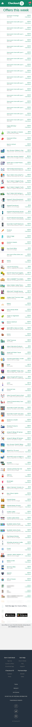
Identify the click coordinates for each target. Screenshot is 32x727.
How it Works (22, 661)
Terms (16, 684)
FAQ (22, 664)
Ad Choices (16, 692)
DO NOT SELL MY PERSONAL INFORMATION (16, 696)
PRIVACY (16, 688)
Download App (9, 666)
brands (20, 625)
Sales (22, 676)
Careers (9, 674)
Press (9, 676)
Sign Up (9, 661)
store (21, 627)
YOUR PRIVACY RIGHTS (16, 700)
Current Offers (9, 664)
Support (22, 666)
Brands (22, 674)
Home (2, 3)
